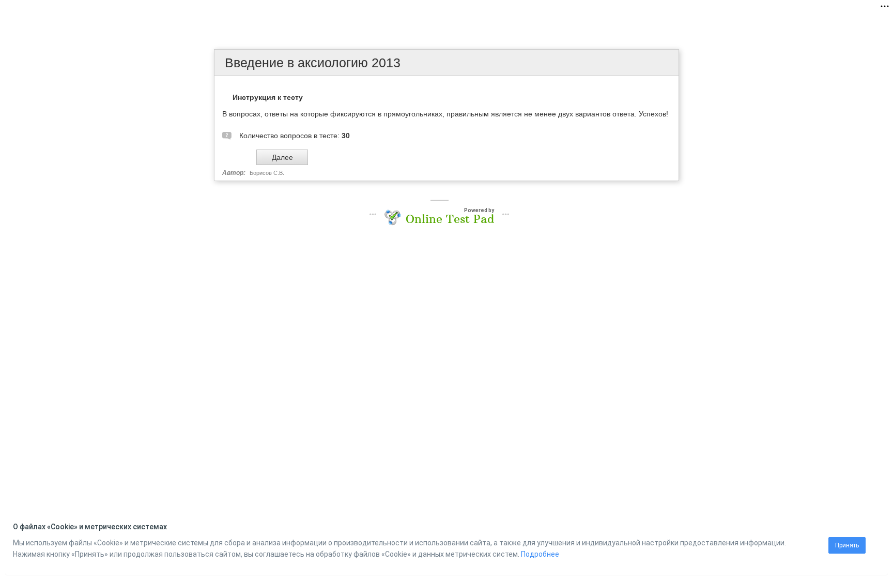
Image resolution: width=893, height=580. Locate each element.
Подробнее (540, 554)
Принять (847, 545)
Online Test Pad (450, 219)
